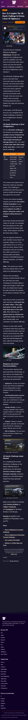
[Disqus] (14, 585)
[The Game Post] (14, 2)
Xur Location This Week (12, 540)
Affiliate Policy (14, 554)
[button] (3, 2)
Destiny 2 (6, 516)
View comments (20, 22)
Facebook (12, 507)
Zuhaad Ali (4, 22)
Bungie (11, 561)
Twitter (5, 507)
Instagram (9, 509)
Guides (4, 10)
